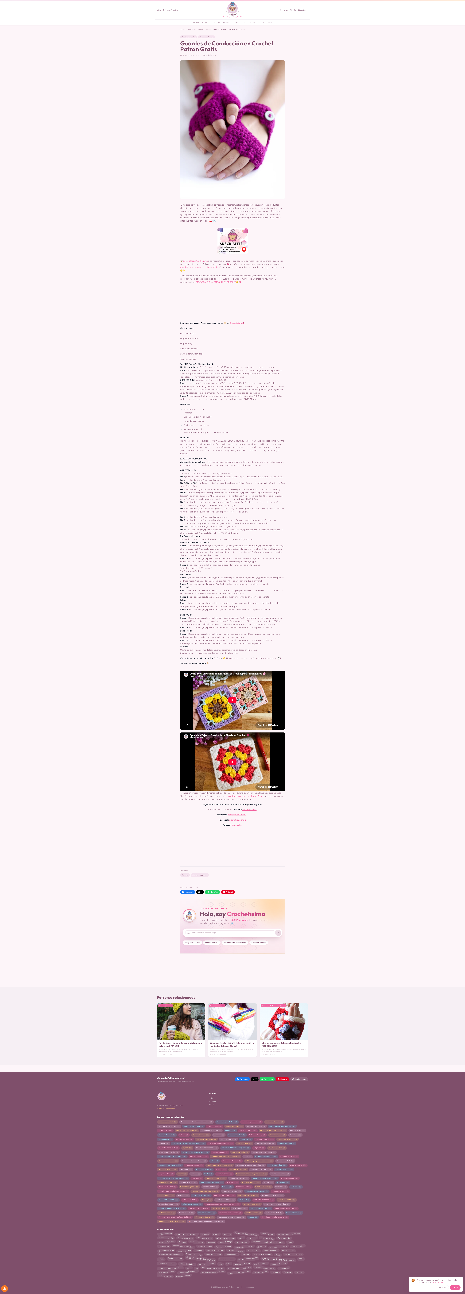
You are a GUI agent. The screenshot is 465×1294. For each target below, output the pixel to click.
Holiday (220, 1169)
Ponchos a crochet (201, 1195)
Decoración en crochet (265, 1156)
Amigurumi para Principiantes (281, 1126)
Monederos (282, 1182)
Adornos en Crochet (274, 1122)
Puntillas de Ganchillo (225, 1200)
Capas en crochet (228, 1139)
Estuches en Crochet (232, 1161)
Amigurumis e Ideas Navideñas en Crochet (268, 1242)
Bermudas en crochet (166, 1272)
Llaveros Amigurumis (280, 1174)
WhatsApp (214, 892)
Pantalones (280, 1187)
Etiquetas (302, 10)
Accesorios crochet (167, 1122)
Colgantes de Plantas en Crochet (170, 1254)
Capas (188, 1268)
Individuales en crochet (167, 1264)
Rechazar (443, 1287)
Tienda (293, 10)
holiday (161, 1258)
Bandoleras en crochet (211, 1130)
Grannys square (297, 1165)
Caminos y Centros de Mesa (183, 1247)
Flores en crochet (285, 1161)
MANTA (277, 1255)
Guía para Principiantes (215, 1250)
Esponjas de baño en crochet (239, 1272)
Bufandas (227, 1234)
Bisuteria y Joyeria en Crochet (272, 1130)
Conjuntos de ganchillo (168, 1152)
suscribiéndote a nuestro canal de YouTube (199, 267)
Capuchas (245, 1139)
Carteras (163, 1143)
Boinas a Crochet (288, 1251)
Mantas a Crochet (242, 1264)
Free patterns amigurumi (170, 1165)
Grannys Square (242, 1242)
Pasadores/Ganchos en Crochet (205, 1191)
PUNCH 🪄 (206, 1200)
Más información (439, 1282)
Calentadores (165, 1139)
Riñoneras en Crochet (192, 1204)
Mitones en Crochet (206, 37)
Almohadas (261, 1246)
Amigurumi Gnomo (234, 1126)
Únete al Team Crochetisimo (195, 261)
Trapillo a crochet (253, 1213)
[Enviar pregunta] (278, 933)
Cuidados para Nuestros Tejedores (225, 1156)
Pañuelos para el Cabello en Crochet (173, 1191)
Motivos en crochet (167, 1187)
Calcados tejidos (277, 1135)
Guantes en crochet (195, 29)
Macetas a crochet (260, 1271)
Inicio (159, 10)
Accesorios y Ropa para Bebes (213, 1268)
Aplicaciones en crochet (186, 1130)
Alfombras (288, 1272)
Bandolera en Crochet (207, 1263)
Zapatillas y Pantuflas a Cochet (274, 1217)
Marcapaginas (164, 1246)
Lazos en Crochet (224, 1174)
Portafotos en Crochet (247, 1195)
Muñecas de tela (210, 1187)
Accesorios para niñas (251, 1122)
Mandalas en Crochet (215, 1178)
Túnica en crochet (273, 1213)
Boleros (183, 1135)
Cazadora (299, 1272)
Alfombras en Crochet (193, 1126)
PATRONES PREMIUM (232, 1191)
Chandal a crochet (286, 1143)
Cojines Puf (252, 1238)
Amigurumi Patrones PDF (262, 1255)
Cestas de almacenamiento (220, 1143)
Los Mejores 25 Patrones (293, 1254)
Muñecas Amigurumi (189, 1187)
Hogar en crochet (203, 1169)
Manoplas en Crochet (238, 1178)
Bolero (241, 1238)
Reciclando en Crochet (168, 1204)
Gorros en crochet (276, 1165)
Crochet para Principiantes (248, 1259)
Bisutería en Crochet (278, 1263)
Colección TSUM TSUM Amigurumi (235, 1148)
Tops (270, 22)
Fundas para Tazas (175, 1259)
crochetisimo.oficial (237, 820)
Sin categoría (239, 1208)
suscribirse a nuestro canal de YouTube (245, 796)
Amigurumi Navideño (255, 1126)
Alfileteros (205, 1234)
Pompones (183, 1195)
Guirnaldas (186, 1169)
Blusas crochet (297, 1130)
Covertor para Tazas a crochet (195, 1152)
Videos (253, 1217)
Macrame (196, 1178)
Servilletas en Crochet (198, 1208)
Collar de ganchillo (277, 1148)
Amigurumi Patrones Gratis (278, 1258)
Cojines (187, 1148)
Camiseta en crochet (226, 1258)
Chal (244, 22)
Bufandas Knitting (257, 1135)
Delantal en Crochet (288, 1156)
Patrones (284, 10)
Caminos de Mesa (184, 1139)
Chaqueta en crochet (166, 1250)
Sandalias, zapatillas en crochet (171, 1208)
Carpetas (235, 22)
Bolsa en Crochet (201, 1135)
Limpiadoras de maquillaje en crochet (251, 1174)
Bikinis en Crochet (247, 1130)
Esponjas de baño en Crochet (194, 1161)
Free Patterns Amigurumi (200, 1259)
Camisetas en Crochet (206, 1139)
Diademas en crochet (168, 1161)
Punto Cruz (243, 1200)
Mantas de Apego (289, 1178)
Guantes (185, 875)
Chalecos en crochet (265, 1143)
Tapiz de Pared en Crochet (285, 1208)
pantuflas (295, 1187)
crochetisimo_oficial (237, 814)
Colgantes (258, 1148)
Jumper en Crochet (205, 1246)
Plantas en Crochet (280, 1191)
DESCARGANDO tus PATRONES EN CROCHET (216, 282)
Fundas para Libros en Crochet (219, 1165)
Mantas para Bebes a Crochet (246, 1234)
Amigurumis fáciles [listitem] (192, 942)
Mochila (268, 1182)
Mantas (261, 22)
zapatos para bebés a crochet (171, 1221)
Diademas (198, 1251)
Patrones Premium (170, 10)
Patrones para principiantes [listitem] (235, 942)
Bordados (218, 1135)
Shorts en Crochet (220, 1208)
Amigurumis (215, 22)
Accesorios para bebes (227, 1122)
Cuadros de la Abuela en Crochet (172, 1156)
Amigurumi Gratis (200, 22)
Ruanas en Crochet (252, 1204)
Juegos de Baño (166, 1174)
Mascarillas (232, 1182)
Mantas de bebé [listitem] (211, 942)
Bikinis (301, 1259)
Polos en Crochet (166, 1195)
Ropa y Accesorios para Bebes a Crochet (222, 1204)
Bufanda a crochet (236, 1135)
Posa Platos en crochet (272, 1195)
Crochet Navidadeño (186, 1263)
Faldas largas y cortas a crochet (258, 1161)
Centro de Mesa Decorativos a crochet (188, 1143)
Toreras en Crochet (206, 1213)
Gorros (252, 22)
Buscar (211, 1105)
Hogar (290, 1242)
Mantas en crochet (167, 1182)
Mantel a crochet (188, 1182)
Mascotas (182, 1242)
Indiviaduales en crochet (261, 1169)
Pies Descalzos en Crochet (256, 1191)
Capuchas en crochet (213, 1254)
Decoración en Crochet (244, 1246)
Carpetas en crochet (287, 1139)
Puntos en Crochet (286, 1200)
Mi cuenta (212, 1101)
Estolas (214, 1161)
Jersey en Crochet (284, 1169)
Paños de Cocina (262, 1187)
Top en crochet (186, 1213)
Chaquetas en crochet (168, 1148)
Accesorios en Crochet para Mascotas (196, 1122)
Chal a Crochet (244, 1143)
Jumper (182, 1174)
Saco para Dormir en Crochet (276, 1204)
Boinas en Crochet (166, 1135)
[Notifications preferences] (4, 1288)
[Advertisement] (232, 846)
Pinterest (229, 892)
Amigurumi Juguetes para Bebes (170, 1268)
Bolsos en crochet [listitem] (259, 942)
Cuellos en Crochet (198, 1156)
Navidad (226, 1187)
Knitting (208, 1174)
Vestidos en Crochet (204, 1217)
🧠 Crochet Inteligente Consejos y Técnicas (206, 1221)
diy (196, 1268)
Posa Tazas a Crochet (168, 1200)
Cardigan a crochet (264, 1139)
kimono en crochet (196, 1241)
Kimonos (195, 1174)
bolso (228, 1264)
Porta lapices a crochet (224, 1195)
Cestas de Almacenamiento (265, 1268)
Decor (247, 1156)
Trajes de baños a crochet (230, 1213)
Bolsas (226, 22)
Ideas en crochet (238, 1169)
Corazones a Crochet (185, 1238)
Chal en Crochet (297, 1246)
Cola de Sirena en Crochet (206, 1148)
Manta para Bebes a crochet (264, 1178)
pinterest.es (237, 825)
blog (220, 1263)
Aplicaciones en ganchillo (225, 1238)
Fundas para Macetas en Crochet (250, 1165)
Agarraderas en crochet (169, 1126)
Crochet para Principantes (263, 1152)
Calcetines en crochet (236, 1250)
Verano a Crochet (293, 1213)
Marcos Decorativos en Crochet (213, 1271)
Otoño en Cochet (243, 1187)
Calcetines (295, 1135)
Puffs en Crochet (189, 1200)
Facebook (189, 892)
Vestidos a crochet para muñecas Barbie (175, 1217)
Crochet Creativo (220, 1152)
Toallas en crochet (166, 1213)
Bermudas (230, 1130)
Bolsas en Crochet (166, 1242)
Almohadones (214, 1126)
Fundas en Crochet (194, 1165)
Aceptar (455, 1287)
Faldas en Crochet (165, 1234)
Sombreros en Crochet (260, 1208)
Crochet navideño (240, 1152)
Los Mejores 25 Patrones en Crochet (173, 1178)
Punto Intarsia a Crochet (263, 1200)
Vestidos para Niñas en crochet (231, 1217)
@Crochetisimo (249, 809)
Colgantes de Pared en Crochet (239, 1267)
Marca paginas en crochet (211, 1182)
